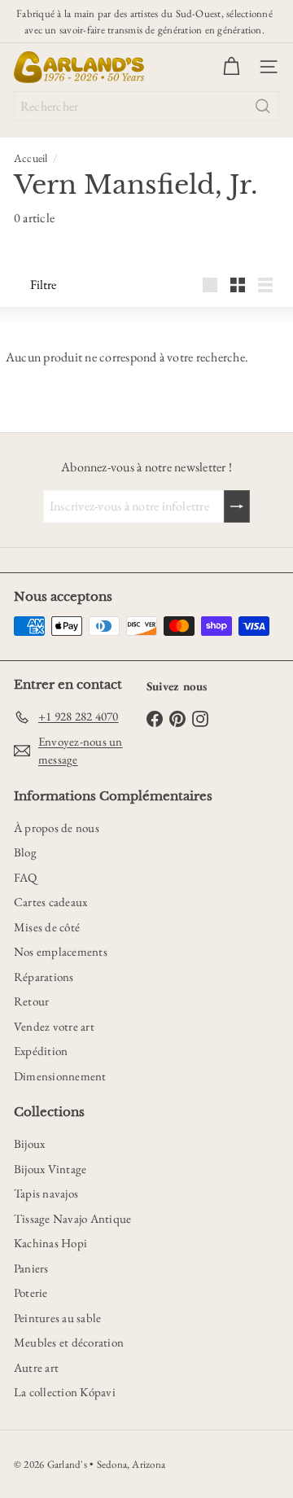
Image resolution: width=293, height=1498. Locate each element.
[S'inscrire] (237, 506)
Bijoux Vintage (50, 1168)
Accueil (31, 158)
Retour (31, 1001)
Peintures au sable (57, 1317)
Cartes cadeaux (50, 901)
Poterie (31, 1292)
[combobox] (146, 106)
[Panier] (231, 66)
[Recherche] (263, 106)
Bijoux (29, 1143)
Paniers (31, 1268)
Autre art (36, 1367)
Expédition (41, 1050)
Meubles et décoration (69, 1342)
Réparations (44, 976)
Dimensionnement (60, 1076)
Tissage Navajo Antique (72, 1218)
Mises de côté (47, 927)
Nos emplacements (60, 951)
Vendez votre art (54, 1026)
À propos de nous (56, 827)
